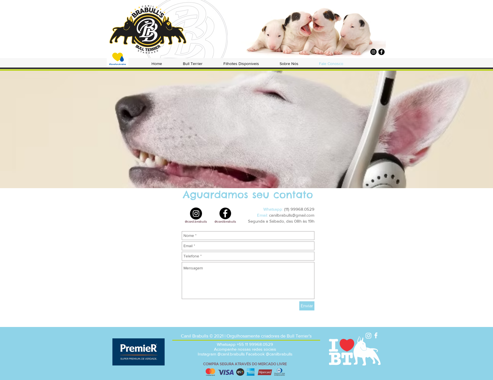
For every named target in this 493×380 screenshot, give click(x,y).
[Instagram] (373, 52)
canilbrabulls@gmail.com (291, 215)
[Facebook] (381, 52)
